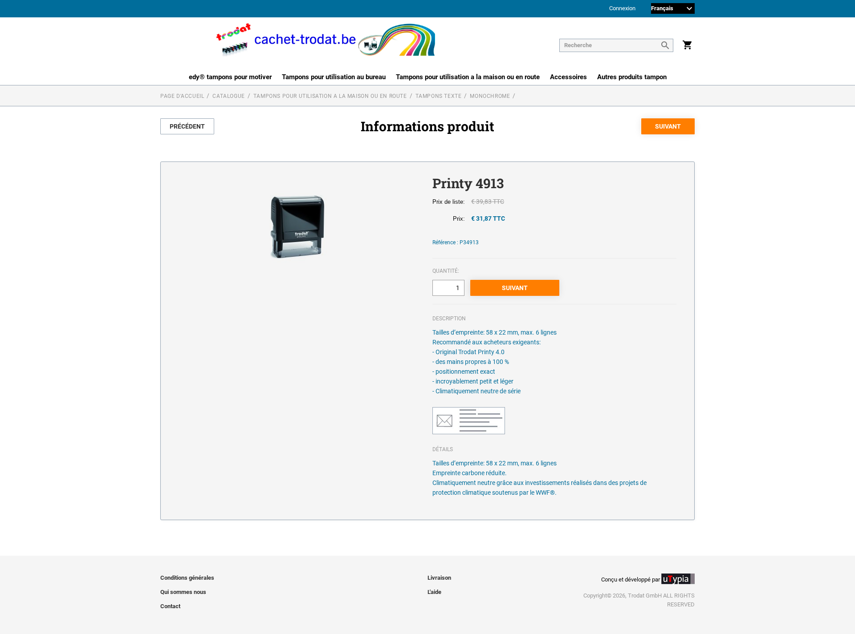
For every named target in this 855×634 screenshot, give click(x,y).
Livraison (439, 577)
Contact (170, 606)
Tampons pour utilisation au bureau (334, 77)
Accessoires (568, 77)
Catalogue (228, 96)
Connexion (622, 9)
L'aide (434, 592)
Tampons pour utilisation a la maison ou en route (468, 77)
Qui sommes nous (183, 592)
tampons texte (438, 96)
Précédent (187, 126)
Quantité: (445, 271)
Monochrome (490, 96)
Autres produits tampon (632, 77)
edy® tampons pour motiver (230, 77)
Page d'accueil (182, 96)
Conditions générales (187, 577)
